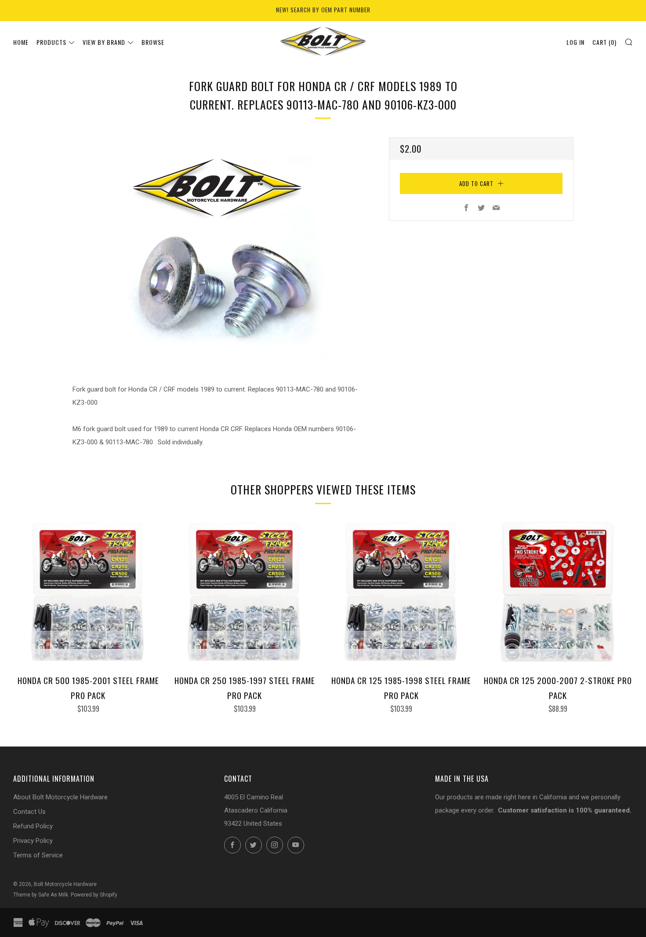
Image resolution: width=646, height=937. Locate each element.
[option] (217, 246)
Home (21, 42)
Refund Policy (33, 826)
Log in (575, 42)
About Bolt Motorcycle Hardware (60, 797)
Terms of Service (38, 855)
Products (51, 42)
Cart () (604, 42)
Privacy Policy (33, 841)
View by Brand (104, 42)
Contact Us (29, 812)
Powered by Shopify (94, 895)
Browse (153, 42)
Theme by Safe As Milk (40, 895)
